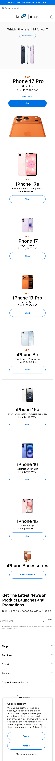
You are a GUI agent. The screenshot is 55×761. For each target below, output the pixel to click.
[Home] (21, 16)
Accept (26, 736)
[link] (27, 103)
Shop (27, 199)
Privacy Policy (40, 727)
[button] (3, 17)
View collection (27, 575)
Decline (26, 746)
